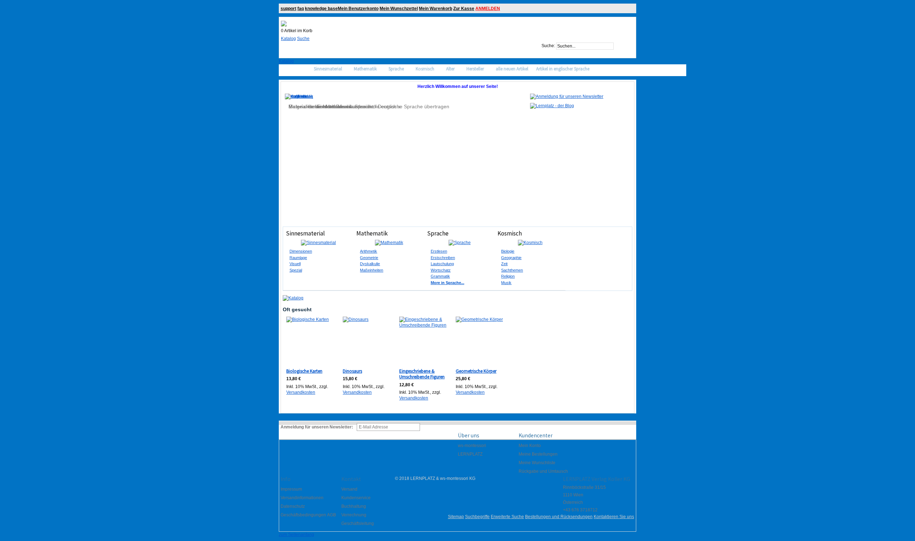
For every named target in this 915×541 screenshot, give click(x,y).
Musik (506, 283)
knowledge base (321, 8)
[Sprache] (459, 242)
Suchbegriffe (477, 516)
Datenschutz (293, 506)
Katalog (288, 38)
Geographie (511, 257)
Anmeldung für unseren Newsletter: (317, 427)
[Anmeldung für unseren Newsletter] (566, 96)
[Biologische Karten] (310, 341)
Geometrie (369, 257)
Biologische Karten (304, 371)
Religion (508, 276)
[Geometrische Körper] (480, 341)
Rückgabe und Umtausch (543, 471)
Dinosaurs (352, 371)
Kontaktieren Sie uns (614, 516)
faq (300, 8)
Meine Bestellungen (538, 454)
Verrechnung (353, 514)
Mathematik (372, 233)
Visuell (295, 264)
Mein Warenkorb (435, 8)
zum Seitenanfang (296, 534)
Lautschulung (442, 264)
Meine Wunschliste (537, 462)
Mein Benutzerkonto (358, 8)
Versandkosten (300, 392)
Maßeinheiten (371, 270)
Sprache (438, 233)
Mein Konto (530, 445)
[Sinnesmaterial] (318, 242)
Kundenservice (356, 497)
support (288, 8)
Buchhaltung (353, 506)
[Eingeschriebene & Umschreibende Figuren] (423, 341)
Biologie (507, 251)
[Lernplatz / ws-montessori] (284, 23)
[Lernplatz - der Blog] (552, 105)
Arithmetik (368, 251)
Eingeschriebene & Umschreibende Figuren (422, 374)
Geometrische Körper (476, 371)
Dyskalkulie (370, 264)
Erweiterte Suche (507, 516)
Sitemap (456, 516)
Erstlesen (439, 251)
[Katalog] (293, 298)
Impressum (291, 489)
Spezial (296, 270)
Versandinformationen (302, 497)
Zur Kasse (463, 8)
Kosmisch (510, 233)
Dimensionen (301, 251)
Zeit (504, 264)
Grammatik (440, 276)
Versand (349, 489)
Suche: (548, 46)
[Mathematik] (388, 242)
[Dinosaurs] (367, 341)
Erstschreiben (443, 257)
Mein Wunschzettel (399, 8)
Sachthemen (512, 270)
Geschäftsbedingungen (303, 514)
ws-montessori (472, 445)
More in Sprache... (447, 283)
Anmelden (487, 8)
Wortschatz (441, 270)
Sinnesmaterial (305, 233)
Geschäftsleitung (357, 523)
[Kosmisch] (530, 242)
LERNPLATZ (470, 454)
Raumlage (298, 257)
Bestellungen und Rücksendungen (559, 516)
